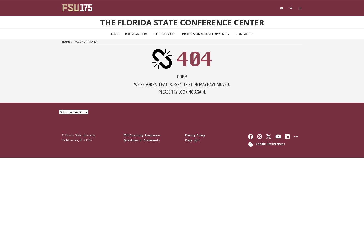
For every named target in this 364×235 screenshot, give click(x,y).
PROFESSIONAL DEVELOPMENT (204, 34)
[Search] (291, 8)
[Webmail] (281, 8)
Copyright (192, 140)
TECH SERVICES (164, 34)
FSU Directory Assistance (141, 135)
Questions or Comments (141, 140)
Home (114, 34)
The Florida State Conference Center (182, 22)
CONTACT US (245, 34)
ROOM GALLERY (136, 34)
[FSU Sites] (300, 8)
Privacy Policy (195, 135)
